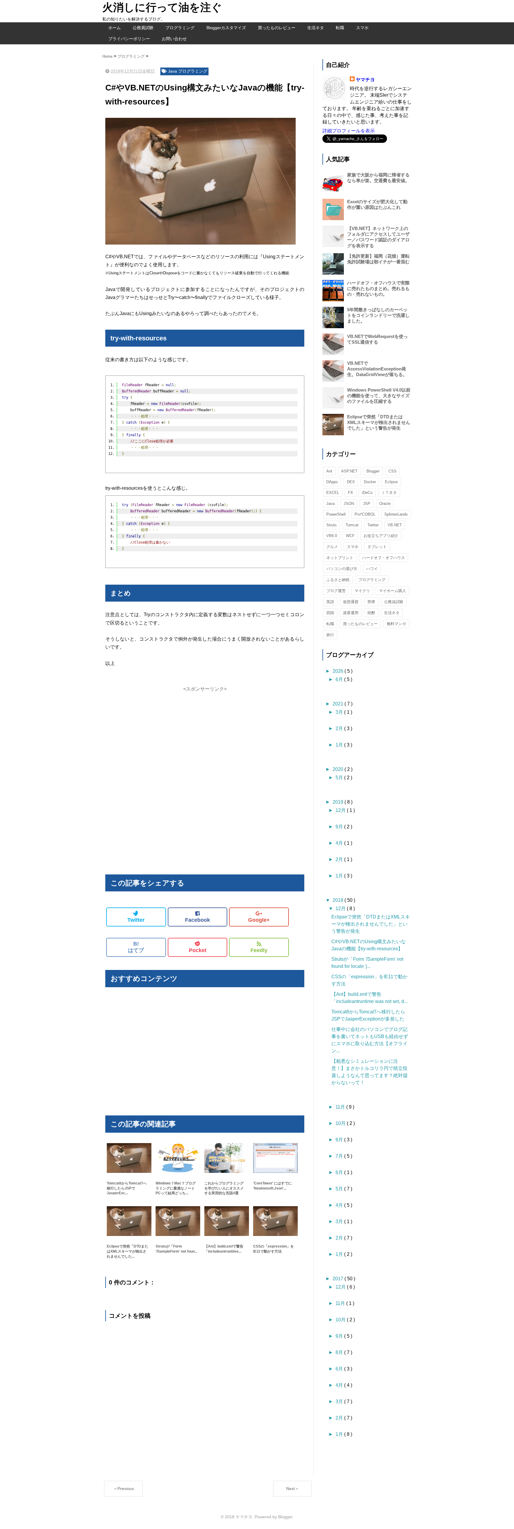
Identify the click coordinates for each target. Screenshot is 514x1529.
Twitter (136, 920)
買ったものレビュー (276, 27)
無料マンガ (396, 624)
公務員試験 (143, 27)
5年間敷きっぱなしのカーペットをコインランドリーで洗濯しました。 (378, 315)
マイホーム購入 (392, 591)
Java (173, 71)
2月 (340, 728)
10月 (341, 1123)
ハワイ (372, 568)
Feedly (258, 950)
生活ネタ (315, 27)
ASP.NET (349, 471)
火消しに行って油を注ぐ (162, 7)
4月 (340, 843)
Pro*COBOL (365, 514)
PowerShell (336, 514)
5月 (340, 777)
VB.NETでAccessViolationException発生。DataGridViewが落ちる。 (377, 369)
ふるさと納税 (338, 580)
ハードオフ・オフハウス (383, 557)
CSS (392, 471)
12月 (341, 810)
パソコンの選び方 (341, 568)
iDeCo (367, 492)
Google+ (259, 920)
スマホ (362, 27)
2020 (338, 769)
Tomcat (352, 525)
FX (350, 492)
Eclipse (391, 482)
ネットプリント (339, 557)
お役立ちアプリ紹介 (380, 535)
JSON (349, 503)
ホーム (114, 27)
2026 (338, 671)
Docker (370, 482)
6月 (340, 679)
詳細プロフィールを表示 (348, 130)
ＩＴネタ (389, 492)
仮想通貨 (350, 602)
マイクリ (362, 591)
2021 (338, 703)
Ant (329, 471)
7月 (340, 1156)
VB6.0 (331, 535)
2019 (338, 802)
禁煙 (371, 602)
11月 (341, 1106)
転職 (340, 27)
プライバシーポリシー (129, 38)
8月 (340, 1352)
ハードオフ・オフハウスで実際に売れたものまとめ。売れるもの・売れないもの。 (378, 288)
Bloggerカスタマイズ (226, 27)
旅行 (330, 635)
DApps (332, 482)
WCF (350, 535)
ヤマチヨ (365, 79)
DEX (351, 482)
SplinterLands (396, 514)
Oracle (385, 503)
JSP (366, 503)
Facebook (197, 920)
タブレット (377, 546)
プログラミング (180, 27)
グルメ (332, 546)
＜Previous (123, 1488)
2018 (338, 900)
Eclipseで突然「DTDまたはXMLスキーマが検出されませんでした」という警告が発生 (378, 422)
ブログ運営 (336, 591)
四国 (330, 613)
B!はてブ (136, 947)
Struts (331, 525)
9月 (340, 826)
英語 (330, 602)
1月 (340, 744)
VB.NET (395, 525)
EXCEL (332, 492)
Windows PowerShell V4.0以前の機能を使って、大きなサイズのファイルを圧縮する (378, 395)
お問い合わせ (174, 38)
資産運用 (350, 613)
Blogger (373, 471)
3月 (340, 712)
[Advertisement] (204, 734)
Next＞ (292, 1488)
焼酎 (371, 613)
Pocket (197, 950)
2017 (338, 1278)
